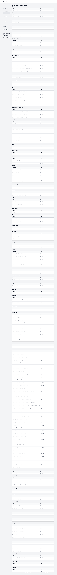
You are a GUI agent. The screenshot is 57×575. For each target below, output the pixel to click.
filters (13, 125)
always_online (15, 12)
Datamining (5, 1)
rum (13, 469)
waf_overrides (15, 510)
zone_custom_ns (15, 561)
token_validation (15, 501)
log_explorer (14, 242)
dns (12, 87)
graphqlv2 (14, 190)
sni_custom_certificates (16, 488)
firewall (13, 144)
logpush (13, 249)
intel (13, 214)
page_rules (14, 289)
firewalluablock (15, 150)
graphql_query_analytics (17, 184)
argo (13, 31)
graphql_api (14, 165)
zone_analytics (15, 553)
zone (13, 540)
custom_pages (15, 79)
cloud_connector (15, 73)
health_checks (15, 197)
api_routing (14, 25)
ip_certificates (15, 225)
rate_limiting (14, 312)
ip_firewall (14, 231)
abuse (13, 6)
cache (13, 47)
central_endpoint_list (16, 55)
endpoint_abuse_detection (17, 107)
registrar (14, 343)
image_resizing (15, 208)
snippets (13, 494)
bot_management (15, 38)
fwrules (13, 156)
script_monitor (15, 475)
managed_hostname (16, 281)
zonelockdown (15, 567)
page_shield (14, 295)
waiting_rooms (15, 523)
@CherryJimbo (32, 572)
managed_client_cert (16, 275)
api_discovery (14, 18)
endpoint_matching (16, 119)
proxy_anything (15, 306)
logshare (13, 268)
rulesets (13, 349)
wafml (13, 517)
